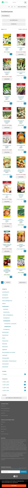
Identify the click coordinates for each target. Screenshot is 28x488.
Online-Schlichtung (4, 433)
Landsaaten (4, 355)
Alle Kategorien (22, 6)
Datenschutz (3, 426)
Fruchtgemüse (6, 329)
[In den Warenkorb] (11, 54)
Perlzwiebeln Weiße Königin (7, 146)
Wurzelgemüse (6, 318)
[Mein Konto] (11, 7)
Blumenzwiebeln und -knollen (8, 352)
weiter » (8, 282)
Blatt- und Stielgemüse (8, 315)
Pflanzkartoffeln (5, 358)
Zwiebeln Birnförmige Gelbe (21, 245)
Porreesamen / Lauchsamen (10, 323)
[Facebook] (14, 476)
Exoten (3, 338)
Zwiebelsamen (7, 326)
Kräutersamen (5, 335)
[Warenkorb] (8, 7)
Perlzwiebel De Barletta (21, 121)
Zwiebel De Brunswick (21, 195)
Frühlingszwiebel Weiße (7, 48)
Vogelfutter (4, 349)
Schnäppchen (5, 295)
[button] (14, 23)
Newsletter (3, 413)
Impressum (3, 422)
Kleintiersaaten (5, 332)
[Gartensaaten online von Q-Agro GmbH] (4, 2)
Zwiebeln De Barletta (21, 269)
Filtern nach (6, 15)
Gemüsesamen (5, 306)
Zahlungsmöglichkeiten (5, 408)
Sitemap (2, 431)
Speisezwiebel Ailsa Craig (21, 146)
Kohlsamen (5, 309)
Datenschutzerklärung (16, 468)
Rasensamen (5, 346)
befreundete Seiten (4, 415)
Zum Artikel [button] (21, 54)
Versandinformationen (5, 410)
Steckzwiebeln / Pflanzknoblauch (9, 361)
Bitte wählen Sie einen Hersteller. (14, 397)
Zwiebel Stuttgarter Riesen (7, 220)
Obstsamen (4, 343)
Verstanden (14, 485)
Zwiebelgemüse (6, 320)
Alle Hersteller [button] (13, 20)
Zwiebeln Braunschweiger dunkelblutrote (7, 270)
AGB (2, 424)
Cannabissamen (5, 292)
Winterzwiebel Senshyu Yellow (21, 170)
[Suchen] (25, 2)
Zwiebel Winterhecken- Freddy (21, 220)
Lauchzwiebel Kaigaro (7, 97)
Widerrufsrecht (3, 429)
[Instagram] (17, 476)
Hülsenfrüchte (6, 312)
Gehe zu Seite (22, 282)
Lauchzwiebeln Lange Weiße (7, 121)
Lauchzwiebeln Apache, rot (21, 97)
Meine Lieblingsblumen (7, 300)
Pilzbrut (4, 303)
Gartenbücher (5, 366)
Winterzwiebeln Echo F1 (7, 195)
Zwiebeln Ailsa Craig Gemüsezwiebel (7, 245)
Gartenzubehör (5, 364)
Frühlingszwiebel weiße (21, 48)
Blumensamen (5, 297)
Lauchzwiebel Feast (21, 72)
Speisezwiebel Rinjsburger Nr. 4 (7, 170)
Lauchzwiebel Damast (7, 72)
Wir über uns (3, 405)
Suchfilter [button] (13, 24)
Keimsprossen (5, 341)
